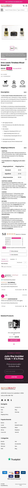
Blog (16, 409)
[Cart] (26, 5)
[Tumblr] (11, 400)
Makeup (3, 444)
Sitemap (17, 412)
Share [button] (4, 289)
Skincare (3, 446)
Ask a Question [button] (14, 254)
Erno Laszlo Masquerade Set (14, 333)
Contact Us (18, 407)
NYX (16, 422)
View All (17, 432)
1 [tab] (14, 344)
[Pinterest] (5, 400)
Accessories (18, 444)
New (2, 412)
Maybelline (3, 427)
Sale (2, 409)
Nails (2, 448)
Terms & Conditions (7, 228)
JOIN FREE (14, 377)
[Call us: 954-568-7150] (23, 5)
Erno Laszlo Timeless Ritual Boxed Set (9, 286)
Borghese (17, 430)
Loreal (2, 425)
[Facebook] (2, 400)
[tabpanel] (14, 330)
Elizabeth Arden (19, 425)
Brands (2, 407)
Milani (16, 427)
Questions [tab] (12, 259)
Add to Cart (14, 340)
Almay (2, 430)
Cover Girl (3, 432)
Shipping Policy (4, 414)
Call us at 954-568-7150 (7, 395)
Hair (16, 441)
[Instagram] (8, 400)
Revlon (2, 422)
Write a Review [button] (14, 251)
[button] (24, 289)
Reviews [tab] (4, 259)
